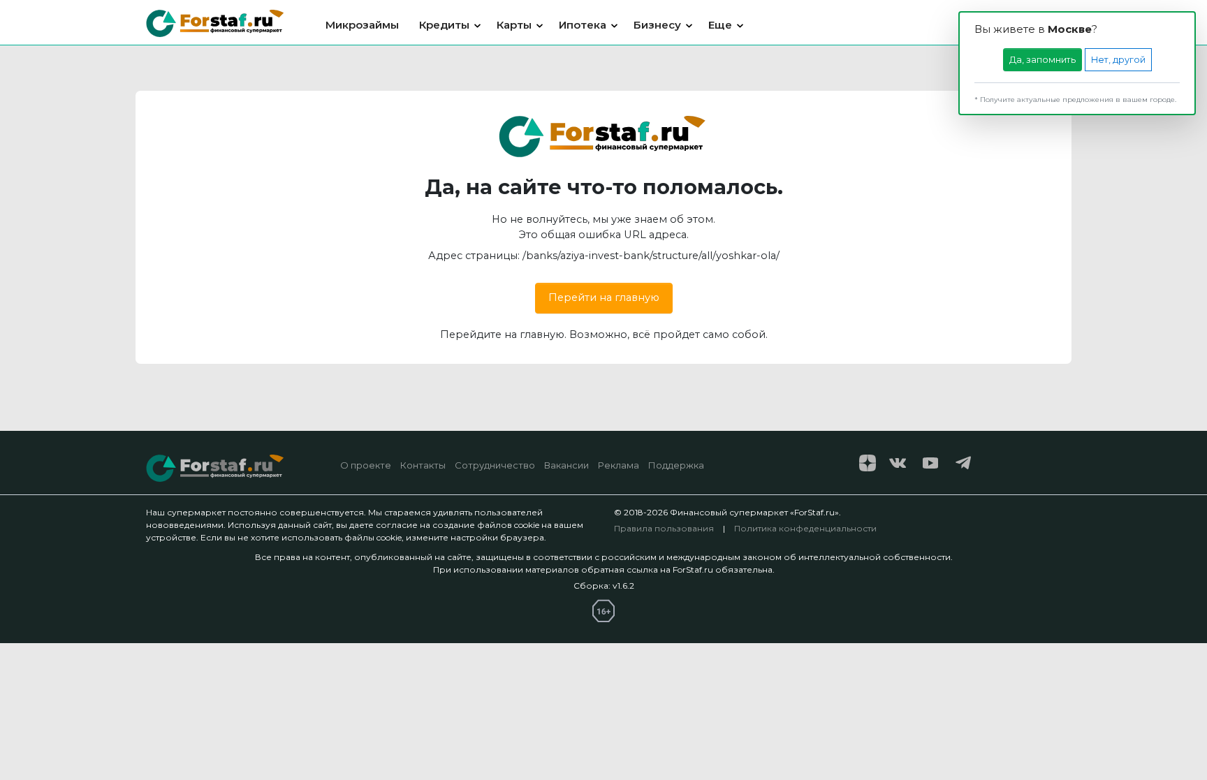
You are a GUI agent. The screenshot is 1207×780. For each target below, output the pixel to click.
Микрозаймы (362, 24)
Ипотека (582, 24)
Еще (720, 24)
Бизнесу (657, 24)
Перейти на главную (603, 297)
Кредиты (444, 24)
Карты (514, 24)
